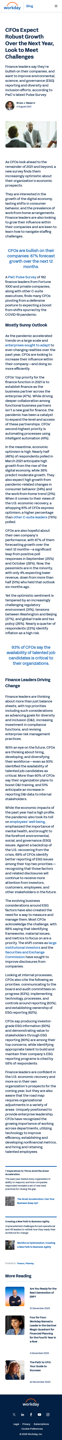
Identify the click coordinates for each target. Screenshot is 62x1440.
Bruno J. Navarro (26, 103)
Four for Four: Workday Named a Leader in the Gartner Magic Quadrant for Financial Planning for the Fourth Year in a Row (43, 1329)
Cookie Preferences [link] (32, 1428)
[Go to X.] (14, 1415)
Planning (30, 1263)
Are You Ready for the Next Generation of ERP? (43, 1293)
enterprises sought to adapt (27, 345)
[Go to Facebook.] (31, 1415)
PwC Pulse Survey (22, 277)
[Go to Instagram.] (48, 1415)
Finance (20, 1263)
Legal (16, 1424)
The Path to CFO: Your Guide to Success (40, 1366)
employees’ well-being (27, 821)
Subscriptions (41, 1424)
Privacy (26, 1424)
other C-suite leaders (30, 517)
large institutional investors (31, 945)
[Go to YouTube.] (39, 1415)
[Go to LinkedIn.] (23, 1415)
